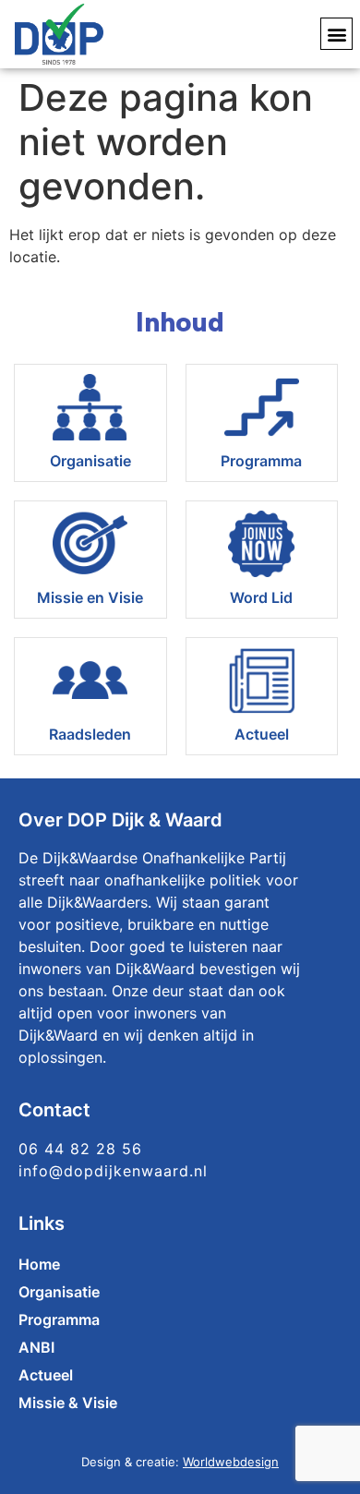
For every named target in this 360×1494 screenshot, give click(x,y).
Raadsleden (90, 734)
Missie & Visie (67, 1402)
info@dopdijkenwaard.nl (113, 1171)
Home (39, 1264)
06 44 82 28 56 (80, 1148)
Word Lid (261, 597)
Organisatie (90, 461)
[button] (336, 34)
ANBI (36, 1347)
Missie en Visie (90, 597)
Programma (261, 461)
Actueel (261, 734)
